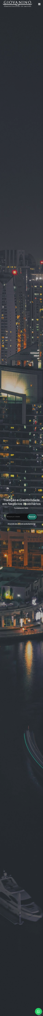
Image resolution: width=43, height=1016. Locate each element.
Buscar (32, 517)
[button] (39, 4)
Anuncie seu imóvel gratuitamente (21, 524)
